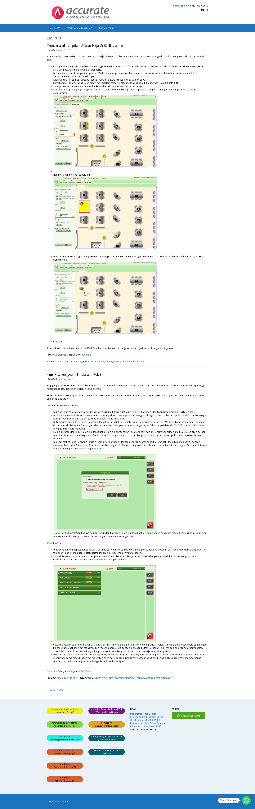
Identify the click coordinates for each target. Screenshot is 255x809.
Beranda (55, 28)
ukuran (140, 361)
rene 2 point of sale (66, 361)
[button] (246, 800)
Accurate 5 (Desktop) (80, 28)
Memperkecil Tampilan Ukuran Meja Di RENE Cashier (85, 45)
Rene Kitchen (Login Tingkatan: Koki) (74, 374)
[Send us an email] (202, 10)
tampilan (131, 361)
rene (123, 361)
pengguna (129, 678)
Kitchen (97, 678)
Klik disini (86, 355)
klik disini (86, 671)
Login (110, 678)
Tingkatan (165, 678)
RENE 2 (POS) (106, 28)
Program (139, 678)
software (155, 678)
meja (103, 361)
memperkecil (113, 361)
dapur (89, 678)
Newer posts (55, 690)
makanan (118, 678)
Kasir (97, 361)
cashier (90, 361)
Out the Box (62, 801)
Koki (104, 678)
